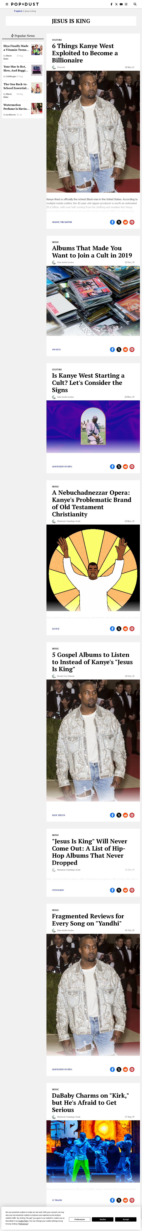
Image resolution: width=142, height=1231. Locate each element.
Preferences (79, 1219)
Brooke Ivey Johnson (65, 676)
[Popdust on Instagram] (126, 4)
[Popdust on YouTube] (121, 4)
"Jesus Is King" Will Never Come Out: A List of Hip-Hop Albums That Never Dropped (89, 852)
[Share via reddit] (125, 222)
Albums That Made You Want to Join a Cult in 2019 (92, 251)
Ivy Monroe (11, 115)
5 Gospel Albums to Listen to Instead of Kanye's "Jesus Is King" (92, 661)
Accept (126, 1219)
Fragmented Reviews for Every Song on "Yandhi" (88, 919)
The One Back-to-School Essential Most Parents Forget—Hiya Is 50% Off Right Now (16, 86)
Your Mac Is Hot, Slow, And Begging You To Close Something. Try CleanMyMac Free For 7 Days (16, 69)
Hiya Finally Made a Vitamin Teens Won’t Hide (15, 48)
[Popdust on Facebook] (111, 4)
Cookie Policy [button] (23, 1221)
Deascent (61, 67)
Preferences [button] (23, 1224)
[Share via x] (118, 222)
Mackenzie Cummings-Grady (68, 521)
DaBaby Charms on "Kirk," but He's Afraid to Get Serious (90, 1102)
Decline (103, 1219)
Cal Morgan (11, 76)
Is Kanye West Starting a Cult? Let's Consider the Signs (88, 382)
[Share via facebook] (112, 222)
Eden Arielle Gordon (65, 262)
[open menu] (7, 4)
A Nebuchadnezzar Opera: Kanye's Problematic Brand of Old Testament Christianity (91, 503)
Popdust (18, 11)
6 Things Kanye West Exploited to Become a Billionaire (85, 52)
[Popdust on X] (116, 4)
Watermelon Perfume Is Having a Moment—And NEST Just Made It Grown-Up (15, 107)
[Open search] (135, 4)
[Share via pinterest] (132, 222)
